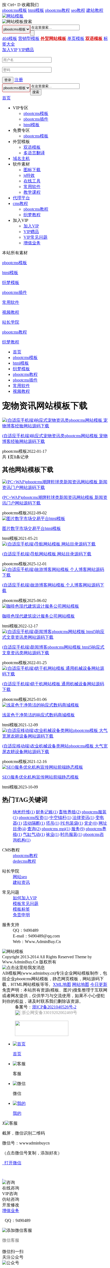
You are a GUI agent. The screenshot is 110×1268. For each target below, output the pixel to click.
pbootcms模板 (14, 10)
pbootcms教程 (57, 10)
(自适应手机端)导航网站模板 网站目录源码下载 (46, 554)
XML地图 (62, 984)
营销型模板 (29, 38)
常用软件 (32, 186)
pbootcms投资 (33, 817)
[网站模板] (12, 16)
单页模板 (75, 38)
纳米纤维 (24, 812)
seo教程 (78, 10)
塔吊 (52, 823)
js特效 (29, 175)
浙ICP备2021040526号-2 (54, 1007)
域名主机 (21, 158)
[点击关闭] (2, 1177)
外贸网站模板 (53, 38)
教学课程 (32, 192)
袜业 (52, 834)
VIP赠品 (26, 49)
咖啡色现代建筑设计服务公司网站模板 (38, 616)
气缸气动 (34, 834)
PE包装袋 (71, 823)
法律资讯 (83, 817)
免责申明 (21, 914)
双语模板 (94, 38)
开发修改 (10, 1205)
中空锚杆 (60, 817)
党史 (90, 823)
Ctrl (10, 4)
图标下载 (32, 169)
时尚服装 (71, 834)
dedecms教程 (24, 861)
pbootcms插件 (35, 119)
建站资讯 (21, 882)
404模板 (9, 38)
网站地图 (80, 984)
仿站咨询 (10, 1199)
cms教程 (20, 203)
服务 (78, 828)
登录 (7, 80)
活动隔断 (34, 823)
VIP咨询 (10, 1193)
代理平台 (21, 198)
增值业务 (32, 243)
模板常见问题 (25, 903)
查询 (34, 828)
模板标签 (21, 909)
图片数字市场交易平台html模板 (31, 528)
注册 (18, 79)
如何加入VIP (25, 898)
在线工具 (32, 181)
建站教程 (94, 10)
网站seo (20, 876)
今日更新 (98, 984)
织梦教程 (32, 214)
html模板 (36, 10)
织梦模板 (10, 282)
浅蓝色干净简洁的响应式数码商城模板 (38, 715)
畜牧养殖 (70, 812)
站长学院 (10, 322)
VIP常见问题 (35, 237)
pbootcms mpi (56, 828)
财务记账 (47, 812)
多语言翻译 (34, 153)
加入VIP (9, 49)
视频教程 (10, 312)
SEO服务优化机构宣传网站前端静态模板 (40, 777)
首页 (6, 98)
